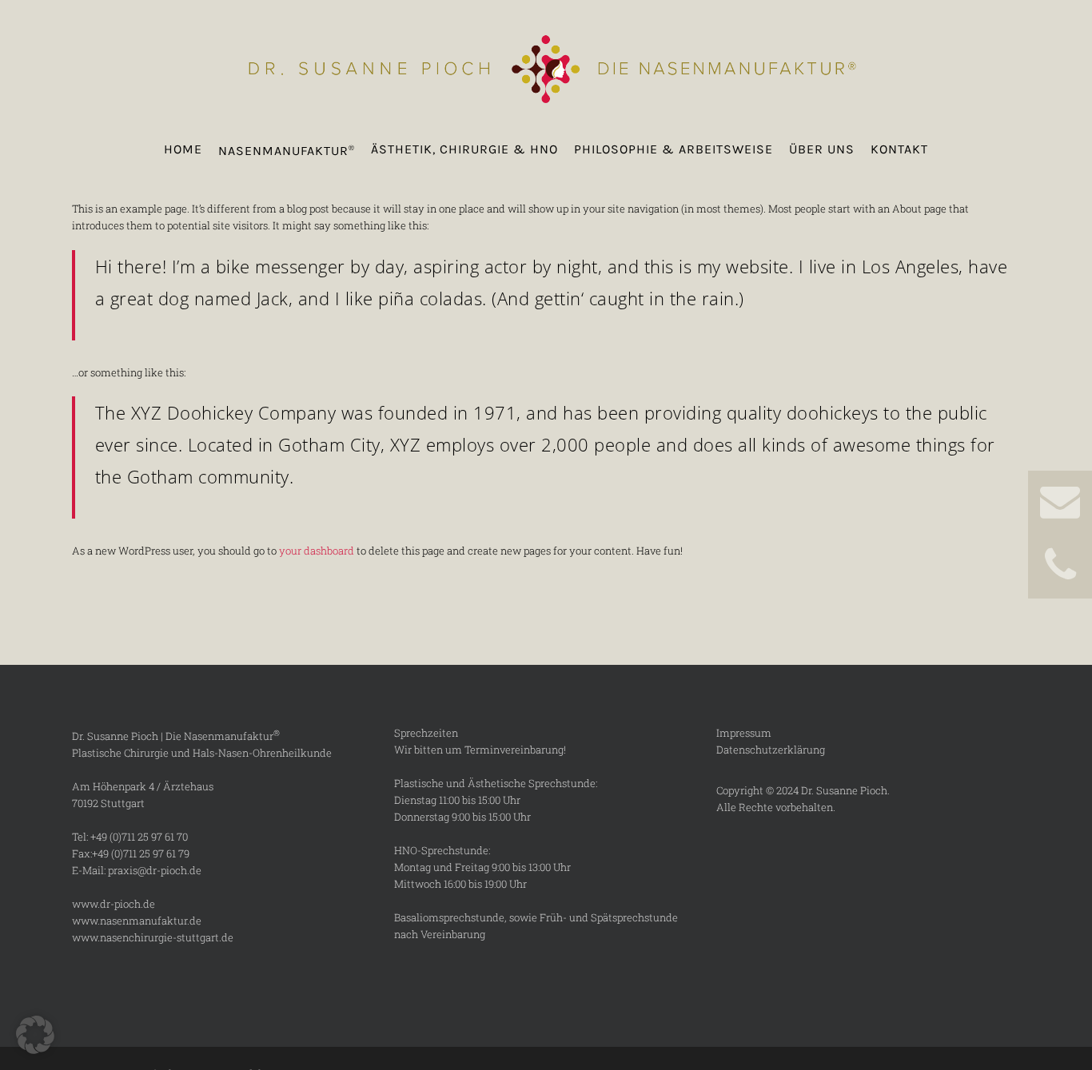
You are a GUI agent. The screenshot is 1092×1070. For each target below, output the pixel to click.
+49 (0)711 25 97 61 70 (139, 836)
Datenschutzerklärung (770, 749)
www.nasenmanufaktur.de (136, 920)
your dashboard (316, 550)
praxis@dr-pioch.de (154, 870)
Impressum (743, 733)
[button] (35, 1035)
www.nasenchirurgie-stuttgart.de (152, 937)
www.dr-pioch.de (113, 904)
